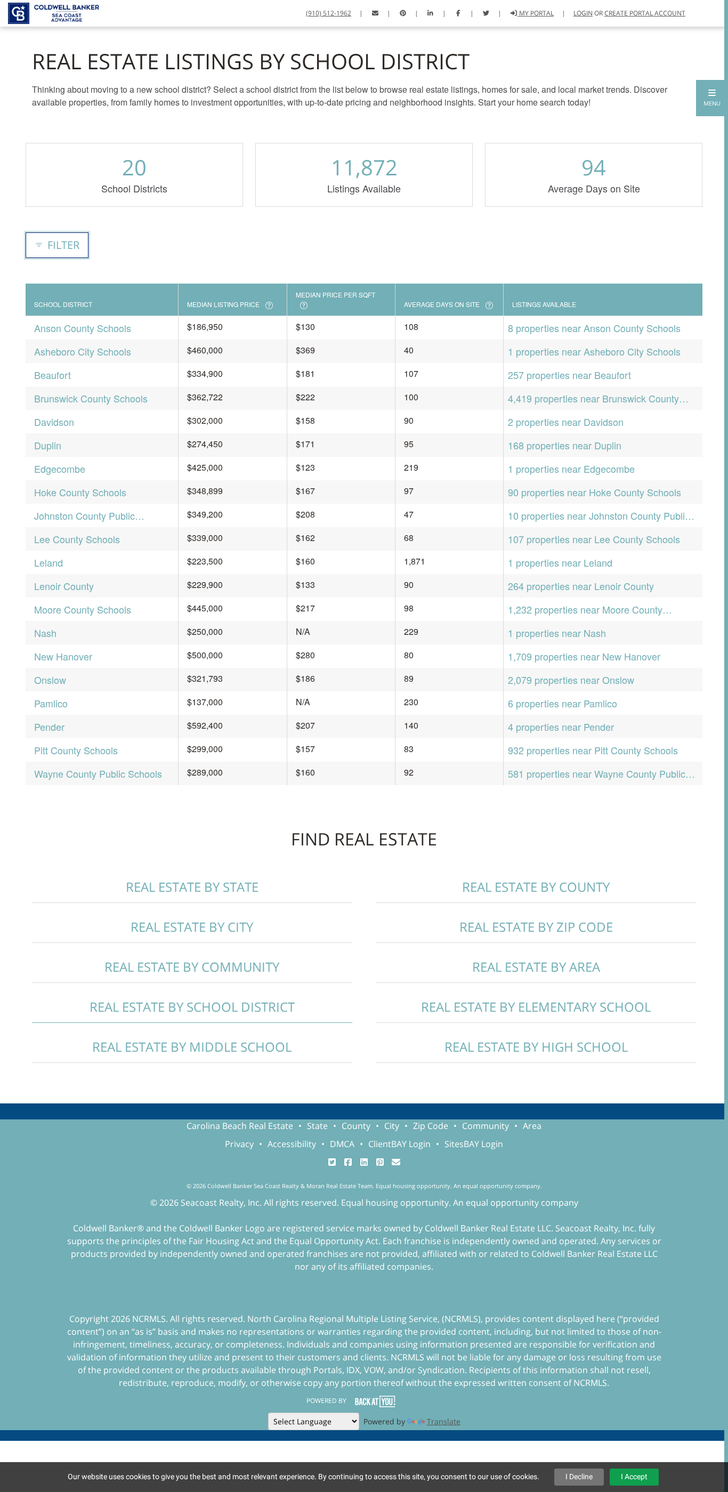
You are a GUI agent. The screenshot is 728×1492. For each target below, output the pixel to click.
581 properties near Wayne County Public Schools (596, 774)
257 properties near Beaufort (569, 375)
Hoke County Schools (80, 492)
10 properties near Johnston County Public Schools (599, 516)
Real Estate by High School (536, 1046)
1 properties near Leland (560, 562)
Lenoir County (64, 586)
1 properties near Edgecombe (571, 468)
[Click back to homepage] (49, 12)
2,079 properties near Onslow (571, 680)
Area (532, 1126)
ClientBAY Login (399, 1144)
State (317, 1126)
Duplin (47, 445)
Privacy (239, 1144)
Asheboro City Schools (82, 351)
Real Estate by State (192, 887)
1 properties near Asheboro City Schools (594, 351)
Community (485, 1126)
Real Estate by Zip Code (536, 926)
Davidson (54, 422)
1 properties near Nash (557, 633)
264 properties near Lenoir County (581, 586)
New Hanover (63, 656)
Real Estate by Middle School (192, 1046)
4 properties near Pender (561, 726)
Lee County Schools (77, 539)
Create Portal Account (644, 13)
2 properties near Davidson (566, 422)
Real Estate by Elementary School (536, 1006)
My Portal (535, 13)
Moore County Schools (82, 609)
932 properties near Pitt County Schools (593, 750)
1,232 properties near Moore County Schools (585, 609)
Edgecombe (59, 468)
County (356, 1126)
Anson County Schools (82, 328)
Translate (443, 1421)
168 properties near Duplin (564, 445)
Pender (49, 726)
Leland (48, 562)
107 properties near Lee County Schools (594, 539)
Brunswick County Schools (91, 398)
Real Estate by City (192, 926)
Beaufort (52, 375)
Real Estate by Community (191, 966)
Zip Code (430, 1126)
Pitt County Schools (76, 750)
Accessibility (292, 1144)
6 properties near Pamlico (562, 703)
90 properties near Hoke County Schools (594, 492)
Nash (45, 633)
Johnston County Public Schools (84, 516)
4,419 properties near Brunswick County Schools (593, 398)
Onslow (50, 680)
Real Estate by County (536, 887)
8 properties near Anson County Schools (594, 328)
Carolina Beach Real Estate (240, 1126)
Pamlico (51, 703)
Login (583, 13)
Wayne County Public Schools (98, 773)
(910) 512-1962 (328, 13)
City (391, 1126)
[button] (712, 98)
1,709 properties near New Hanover (584, 656)
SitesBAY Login (473, 1144)
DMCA (342, 1144)
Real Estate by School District (192, 1006)
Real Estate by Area (536, 966)
